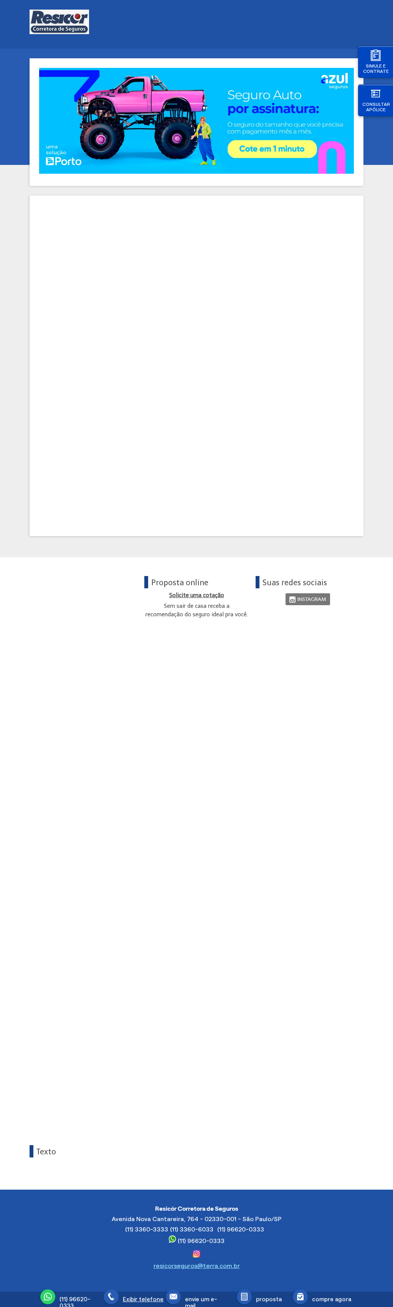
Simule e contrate (376, 68)
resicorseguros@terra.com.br (197, 1266)
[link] (308, 599)
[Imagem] (196, 171)
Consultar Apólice (376, 107)
